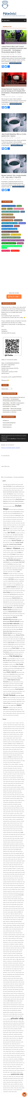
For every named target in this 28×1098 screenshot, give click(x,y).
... (14, 63)
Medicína (16, 226)
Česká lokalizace (7, 427)
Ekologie (10, 209)
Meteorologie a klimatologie (9, 229)
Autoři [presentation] (4, 480)
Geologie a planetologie (8, 217)
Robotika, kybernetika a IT (9, 243)
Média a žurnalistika (7, 226)
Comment (19, 54)
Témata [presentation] (4, 719)
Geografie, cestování (7, 214)
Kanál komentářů (7, 424)
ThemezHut (4, 440)
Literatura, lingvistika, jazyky (9, 223)
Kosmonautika (18, 220)
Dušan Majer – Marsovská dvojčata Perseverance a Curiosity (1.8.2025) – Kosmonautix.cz (12, 410)
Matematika (22, 223)
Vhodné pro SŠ (6, 250)
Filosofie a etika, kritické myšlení (10, 211)
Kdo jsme (14, 406)
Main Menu (7, 20)
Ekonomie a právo (18, 209)
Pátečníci (9, 13)
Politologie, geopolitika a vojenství (11, 237)
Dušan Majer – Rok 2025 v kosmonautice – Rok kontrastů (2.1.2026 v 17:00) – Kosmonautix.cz (14, 404)
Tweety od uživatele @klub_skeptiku (10, 447)
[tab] (4, 481)
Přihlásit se (6, 420)
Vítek (13, 54)
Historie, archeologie (7, 220)
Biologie (19, 206)
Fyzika (22, 211)
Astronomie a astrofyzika (8, 206)
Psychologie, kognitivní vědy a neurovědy (13, 240)
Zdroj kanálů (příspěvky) (9, 422)
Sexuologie (20, 243)
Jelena (12, 179)
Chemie (4, 209)
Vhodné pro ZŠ (15, 250)
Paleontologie (5, 234)
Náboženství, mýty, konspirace (10, 231)
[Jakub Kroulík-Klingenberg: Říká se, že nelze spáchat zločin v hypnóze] (14, 122)
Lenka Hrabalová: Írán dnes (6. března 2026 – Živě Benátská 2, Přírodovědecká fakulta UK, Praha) (14, 399)
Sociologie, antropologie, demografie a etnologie (11, 247)
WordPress (13, 438)
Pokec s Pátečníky (15, 234)
